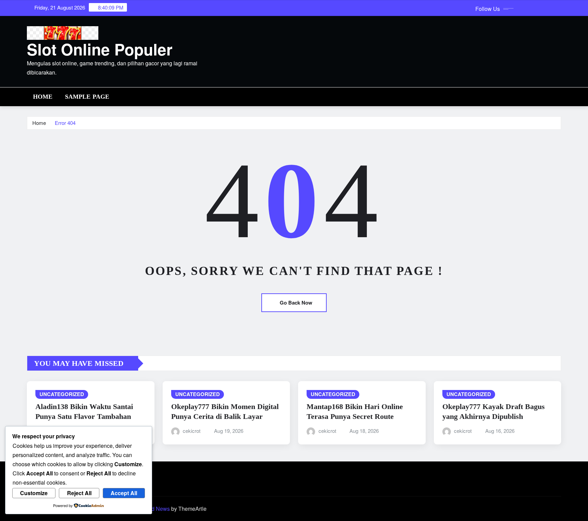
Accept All (124, 493)
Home (43, 96)
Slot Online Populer (100, 49)
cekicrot (191, 430)
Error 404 (65, 122)
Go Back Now (296, 302)
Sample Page (87, 96)
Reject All (79, 493)
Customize (34, 493)
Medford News (152, 508)
